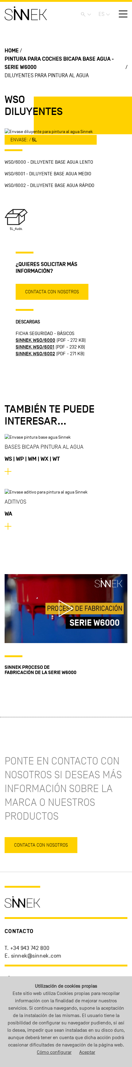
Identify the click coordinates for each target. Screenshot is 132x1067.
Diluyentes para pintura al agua (47, 75)
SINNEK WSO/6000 (35, 340)
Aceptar (87, 1052)
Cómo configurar (54, 1052)
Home (12, 51)
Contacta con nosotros (52, 291)
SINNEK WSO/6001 (35, 347)
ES (101, 14)
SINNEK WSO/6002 (35, 354)
